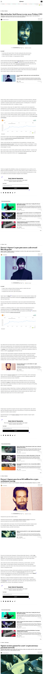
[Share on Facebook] (10, 192)
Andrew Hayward (5, 19)
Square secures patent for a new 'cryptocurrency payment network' (28, 532)
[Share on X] (12, 47)
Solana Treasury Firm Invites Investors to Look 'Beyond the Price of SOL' (29, 213)
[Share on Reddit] (19, 47)
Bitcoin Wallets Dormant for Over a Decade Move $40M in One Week (28, 464)
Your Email (4, 183)
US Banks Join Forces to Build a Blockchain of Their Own (28, 455)
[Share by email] (16, 47)
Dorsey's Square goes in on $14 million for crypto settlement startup (27, 364)
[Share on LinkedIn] (3, 192)
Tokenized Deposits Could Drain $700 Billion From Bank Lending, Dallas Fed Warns (28, 222)
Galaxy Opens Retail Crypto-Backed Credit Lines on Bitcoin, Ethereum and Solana (29, 447)
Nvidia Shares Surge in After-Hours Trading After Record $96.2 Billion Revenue (28, 204)
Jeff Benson (5, 254)
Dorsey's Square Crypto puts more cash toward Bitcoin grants (28, 76)
